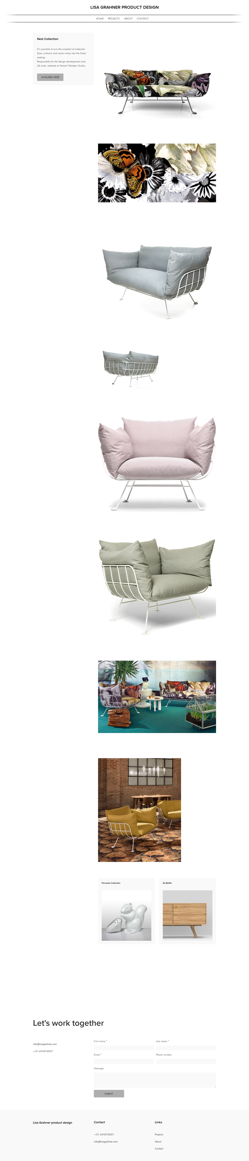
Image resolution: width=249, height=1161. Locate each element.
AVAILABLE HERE (50, 77)
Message (99, 1068)
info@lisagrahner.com (45, 1044)
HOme (100, 18)
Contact (159, 1148)
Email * (98, 1054)
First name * (100, 1041)
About (128, 18)
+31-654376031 (43, 1051)
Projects (159, 1134)
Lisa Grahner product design (52, 1122)
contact (143, 18)
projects (114, 18)
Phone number (164, 1054)
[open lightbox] (157, 88)
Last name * (162, 1041)
